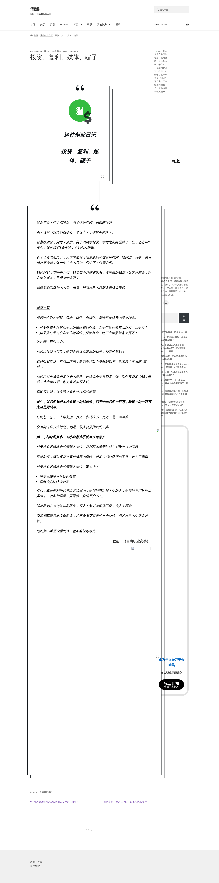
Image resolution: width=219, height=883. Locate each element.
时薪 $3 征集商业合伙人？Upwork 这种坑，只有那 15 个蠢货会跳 (173, 366)
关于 (42, 24)
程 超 (56, 51)
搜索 (184, 318)
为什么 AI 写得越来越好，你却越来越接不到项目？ (172, 339)
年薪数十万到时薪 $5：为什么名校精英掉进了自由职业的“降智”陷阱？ (172, 413)
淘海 (34, 9)
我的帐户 (102, 24)
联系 (89, 24)
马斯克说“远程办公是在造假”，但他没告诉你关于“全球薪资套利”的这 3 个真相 (172, 348)
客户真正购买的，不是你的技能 (172, 332)
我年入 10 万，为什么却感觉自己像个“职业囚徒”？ (173, 374)
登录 (118, 24)
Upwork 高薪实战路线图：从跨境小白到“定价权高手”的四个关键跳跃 (173, 394)
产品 (52, 24)
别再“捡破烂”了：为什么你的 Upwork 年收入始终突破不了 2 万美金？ (173, 383)
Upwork (64, 24)
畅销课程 (178, 281)
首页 (32, 24)
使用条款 (35, 865)
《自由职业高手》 (136, 541)
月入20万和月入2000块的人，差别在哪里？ (56, 801)
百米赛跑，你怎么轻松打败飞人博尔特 (124, 801)
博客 (75, 24)
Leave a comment (70, 51)
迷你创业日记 (46, 35)
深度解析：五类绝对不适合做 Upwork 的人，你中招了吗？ (171, 403)
